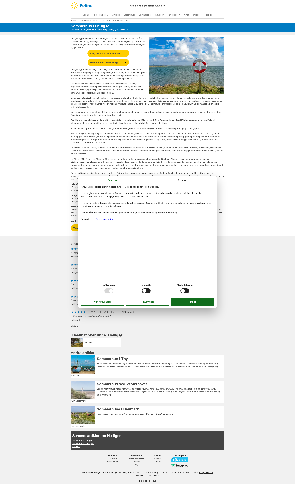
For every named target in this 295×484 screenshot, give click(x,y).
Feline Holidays (147, 5)
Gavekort (159, 15)
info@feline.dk (206, 472)
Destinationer (145, 15)
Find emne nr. (101, 15)
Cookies (136, 461)
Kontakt (157, 458)
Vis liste (76, 446)
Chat (186, 15)
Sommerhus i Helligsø (83, 443)
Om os (158, 461)
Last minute (129, 15)
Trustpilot (179, 465)
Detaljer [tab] (182, 180)
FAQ (136, 464)
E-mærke (179, 459)
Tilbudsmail (112, 461)
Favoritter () (174, 15)
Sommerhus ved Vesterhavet (122, 384)
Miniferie (116, 15)
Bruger (196, 15)
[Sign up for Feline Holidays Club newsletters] (154, 481)
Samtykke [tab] (113, 180)
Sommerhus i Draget (82, 440)
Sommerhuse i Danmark (118, 409)
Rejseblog (207, 15)
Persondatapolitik (136, 458)
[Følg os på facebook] (150, 481)
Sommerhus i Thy (112, 359)
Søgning (87, 15)
